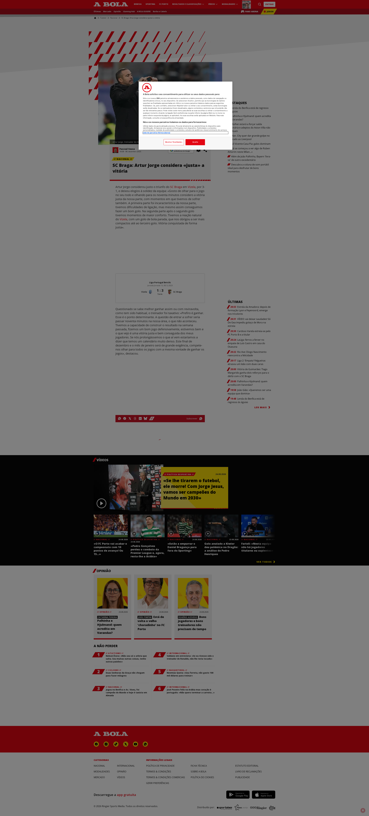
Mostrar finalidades (173, 142)
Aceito (195, 142)
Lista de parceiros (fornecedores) (156, 133)
